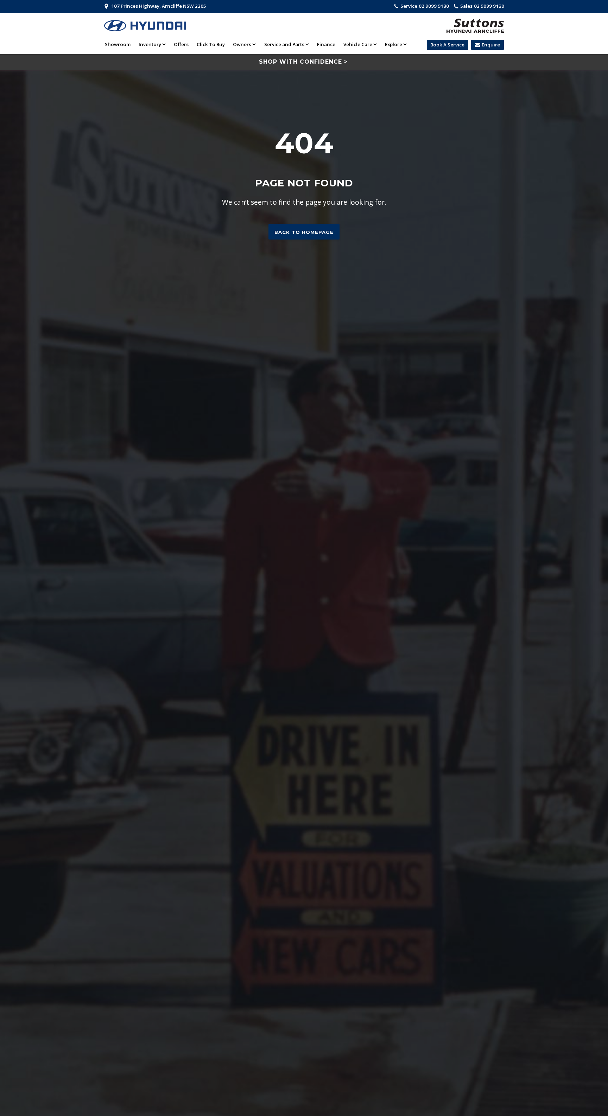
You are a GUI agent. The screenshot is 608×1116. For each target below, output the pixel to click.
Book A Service (447, 45)
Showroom (118, 44)
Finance (326, 44)
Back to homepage (304, 232)
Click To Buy (211, 44)
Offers (181, 44)
